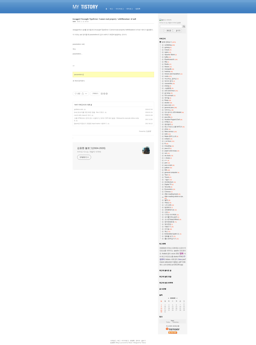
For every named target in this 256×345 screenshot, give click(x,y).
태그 (111, 9)
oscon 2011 (175, 254)
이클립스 (175, 262)
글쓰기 (143, 340)
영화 (181, 253)
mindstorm (163, 248)
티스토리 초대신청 (172, 326)
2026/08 (172, 298)
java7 (184, 259)
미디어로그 (120, 9)
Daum (130, 342)
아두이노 (170, 251)
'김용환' (112, 342)
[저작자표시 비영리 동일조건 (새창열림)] (104, 94)
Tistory (144, 342)
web (74, 21)
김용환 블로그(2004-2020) (91, 148)
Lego (181, 265)
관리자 (138, 340)
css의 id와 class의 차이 (82, 115)
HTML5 (180, 257)
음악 (169, 254)
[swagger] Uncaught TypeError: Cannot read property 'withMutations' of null (104, 19)
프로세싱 (175, 248)
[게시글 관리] (86, 94)
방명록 (137, 9)
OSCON (176, 265)
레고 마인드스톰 (167, 257)
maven (162, 262)
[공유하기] (82, 94)
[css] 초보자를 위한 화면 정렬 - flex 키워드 (89, 112)
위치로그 (129, 9)
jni (172, 265)
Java (180, 259)
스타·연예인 (167, 265)
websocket (168, 262)
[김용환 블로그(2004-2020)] (86, 13)
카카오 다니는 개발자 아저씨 (89, 152)
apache (176, 251)
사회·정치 (174, 259)
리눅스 (169, 248)
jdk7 (180, 262)
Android (164, 254)
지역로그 (113, 340)
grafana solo (78, 109)
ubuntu (176, 257)
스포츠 (181, 248)
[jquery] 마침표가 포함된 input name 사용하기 (90, 123)
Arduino (167, 259)
